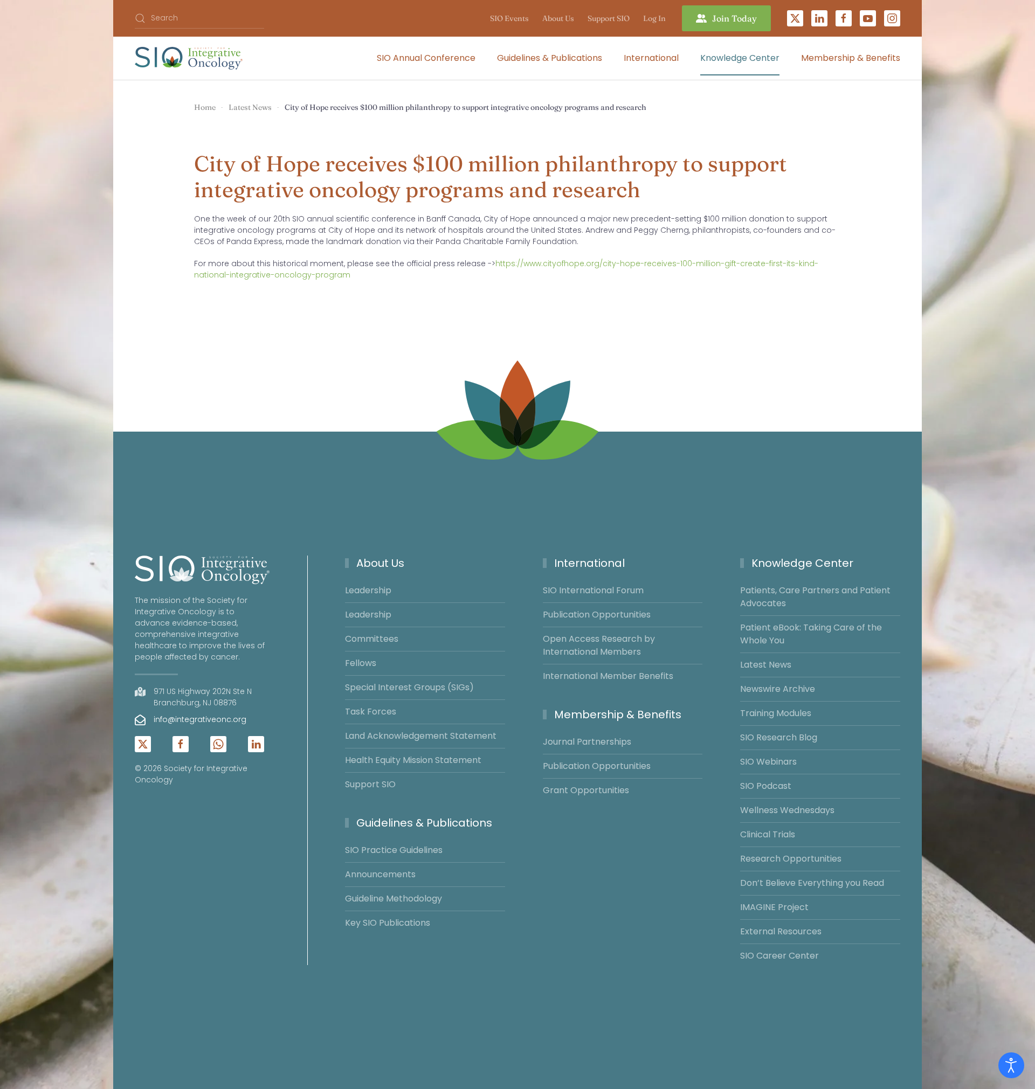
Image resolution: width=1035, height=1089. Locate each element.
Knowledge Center (802, 563)
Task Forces (370, 711)
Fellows (360, 663)
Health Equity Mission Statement (413, 760)
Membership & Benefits (617, 714)
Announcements (380, 874)
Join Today (734, 18)
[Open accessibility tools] (1011, 1065)
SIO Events (509, 18)
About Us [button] (558, 18)
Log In (654, 18)
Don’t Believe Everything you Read (812, 883)
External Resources (781, 931)
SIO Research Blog (778, 737)
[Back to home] (189, 58)
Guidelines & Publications (424, 822)
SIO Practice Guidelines (394, 850)
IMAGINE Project (774, 907)
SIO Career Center (779, 955)
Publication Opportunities (597, 614)
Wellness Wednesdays (787, 810)
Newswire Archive (777, 689)
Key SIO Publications (387, 923)
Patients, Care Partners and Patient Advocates (815, 596)
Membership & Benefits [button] (850, 58)
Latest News (765, 664)
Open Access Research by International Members (599, 645)
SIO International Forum (593, 590)
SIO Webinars (768, 761)
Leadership (368, 590)
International (589, 563)
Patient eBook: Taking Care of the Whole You (811, 634)
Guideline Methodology (393, 898)
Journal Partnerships (587, 742)
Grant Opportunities (586, 790)
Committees (371, 639)
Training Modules (775, 713)
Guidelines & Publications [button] (549, 58)
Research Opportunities (790, 858)
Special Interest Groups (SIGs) (409, 687)
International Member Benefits (608, 676)
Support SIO (609, 18)
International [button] (651, 58)
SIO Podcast (765, 786)
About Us (380, 563)
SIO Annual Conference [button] (426, 58)
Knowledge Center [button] (739, 58)
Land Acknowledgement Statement (420, 736)
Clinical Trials (767, 834)
